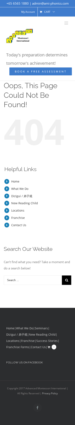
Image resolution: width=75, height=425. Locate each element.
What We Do (19, 189)
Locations (17, 210)
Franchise (18, 218)
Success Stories (47, 341)
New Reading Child (24, 203)
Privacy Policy (50, 393)
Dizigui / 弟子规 (21, 196)
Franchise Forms (17, 347)
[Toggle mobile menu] (66, 23)
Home (15, 181)
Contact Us (18, 225)
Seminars (41, 328)
